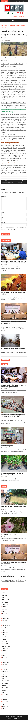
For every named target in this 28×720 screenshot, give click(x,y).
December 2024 (5, 623)
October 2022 (5, 669)
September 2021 (6, 685)
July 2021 (4, 690)
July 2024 (4, 634)
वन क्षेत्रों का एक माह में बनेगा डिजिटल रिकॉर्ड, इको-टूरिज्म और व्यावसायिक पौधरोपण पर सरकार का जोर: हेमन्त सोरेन (13, 262)
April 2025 (4, 613)
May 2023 (4, 655)
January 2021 (5, 694)
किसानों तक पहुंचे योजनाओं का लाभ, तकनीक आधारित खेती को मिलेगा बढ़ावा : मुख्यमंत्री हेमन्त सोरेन (13, 385)
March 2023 (4, 660)
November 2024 (6, 625)
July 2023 (4, 650)
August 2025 (5, 604)
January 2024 (5, 643)
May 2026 (4, 597)
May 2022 (4, 678)
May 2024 (4, 639)
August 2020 (5, 706)
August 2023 (5, 648)
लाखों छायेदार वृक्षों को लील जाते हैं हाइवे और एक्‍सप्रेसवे (13, 348)
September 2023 (6, 646)
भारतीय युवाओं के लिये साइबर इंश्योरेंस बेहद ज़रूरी (16, 16)
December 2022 (5, 667)
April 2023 (4, 657)
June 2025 (4, 609)
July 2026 (4, 593)
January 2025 (5, 620)
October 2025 (5, 602)
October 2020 (5, 701)
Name (2, 212)
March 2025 (4, 616)
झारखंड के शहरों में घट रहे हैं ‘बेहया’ (8, 534)
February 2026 (5, 599)
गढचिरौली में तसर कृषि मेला (7, 446)
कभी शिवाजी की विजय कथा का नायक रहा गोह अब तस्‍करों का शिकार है (13, 293)
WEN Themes (17, 718)
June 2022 (4, 676)
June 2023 (4, 653)
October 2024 (5, 627)
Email (2, 217)
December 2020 (5, 697)
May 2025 (4, 611)
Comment (3, 196)
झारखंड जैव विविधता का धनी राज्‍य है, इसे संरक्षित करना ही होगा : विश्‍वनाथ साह (13, 322)
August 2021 (5, 687)
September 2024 (6, 630)
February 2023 (5, 662)
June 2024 (4, 637)
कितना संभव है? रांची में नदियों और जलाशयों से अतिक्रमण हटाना (13, 507)
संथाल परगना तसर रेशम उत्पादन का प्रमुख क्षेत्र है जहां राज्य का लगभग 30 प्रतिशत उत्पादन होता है (13, 415)
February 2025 (5, 618)
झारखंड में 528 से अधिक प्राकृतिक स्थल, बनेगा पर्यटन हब (13, 576)
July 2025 (4, 606)
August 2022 (5, 674)
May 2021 (4, 692)
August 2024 (5, 632)
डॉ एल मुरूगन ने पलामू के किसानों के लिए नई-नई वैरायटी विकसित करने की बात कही (13, 474)
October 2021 (5, 683)
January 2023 (5, 664)
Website (3, 222)
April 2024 (4, 641)
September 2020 (6, 704)
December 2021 (5, 681)
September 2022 (6, 671)
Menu (14, 21)
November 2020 (6, 699)
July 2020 (4, 708)
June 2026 (4, 595)
